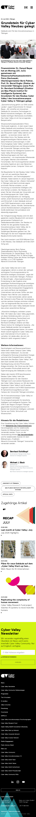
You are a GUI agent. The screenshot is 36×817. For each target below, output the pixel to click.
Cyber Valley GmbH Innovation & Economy (14, 726)
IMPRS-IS (4, 715)
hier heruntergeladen (25, 434)
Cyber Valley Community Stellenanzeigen (13, 690)
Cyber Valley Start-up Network (10, 730)
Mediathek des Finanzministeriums (19, 426)
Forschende (4, 712)
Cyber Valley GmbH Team (8, 759)
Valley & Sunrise (5, 704)
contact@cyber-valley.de (8, 805)
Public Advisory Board (7, 745)
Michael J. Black (17, 462)
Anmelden (18, 662)
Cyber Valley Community (8, 752)
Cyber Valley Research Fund (9, 723)
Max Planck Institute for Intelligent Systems (18, 488)
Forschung (4, 708)
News (2, 683)
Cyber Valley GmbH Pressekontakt (11, 770)
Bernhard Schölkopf (19, 451)
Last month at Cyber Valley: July (16, 530)
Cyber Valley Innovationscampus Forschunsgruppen (16, 719)
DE (26, 7)
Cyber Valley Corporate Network (10, 734)
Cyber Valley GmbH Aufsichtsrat (10, 767)
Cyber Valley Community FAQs (10, 774)
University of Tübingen (11, 483)
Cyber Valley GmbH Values (8, 763)
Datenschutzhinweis (9, 657)
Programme (4, 693)
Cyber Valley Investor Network (10, 737)
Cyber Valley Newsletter (8, 686)
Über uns (4, 748)
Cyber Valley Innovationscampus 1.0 (11, 756)
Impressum (4, 811)
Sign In (18, 790)
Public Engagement (7, 741)
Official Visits (8, 494)
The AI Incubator (6, 697)
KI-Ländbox (4, 701)
